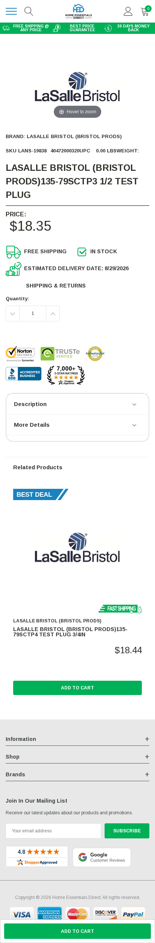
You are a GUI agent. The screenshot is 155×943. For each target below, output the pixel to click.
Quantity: (17, 298)
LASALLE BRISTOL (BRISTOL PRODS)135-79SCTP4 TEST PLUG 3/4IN (70, 631)
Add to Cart (77, 688)
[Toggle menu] (11, 11)
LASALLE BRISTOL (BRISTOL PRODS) (74, 136)
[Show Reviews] (135, 405)
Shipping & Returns (56, 286)
